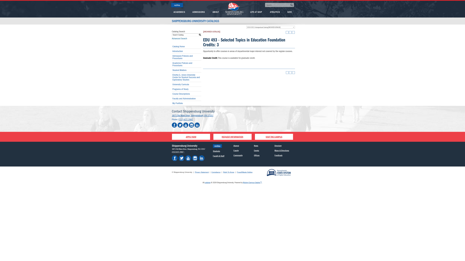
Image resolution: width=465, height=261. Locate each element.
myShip (177, 5)
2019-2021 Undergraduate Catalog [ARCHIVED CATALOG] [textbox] (263, 27)
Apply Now (191, 136)
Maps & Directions (282, 150)
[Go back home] (234, 8)
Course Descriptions (181, 93)
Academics (179, 11)
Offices (257, 155)
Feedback (278, 155)
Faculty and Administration (184, 98)
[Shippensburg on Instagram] (195, 158)
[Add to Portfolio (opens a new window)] (287, 32)
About (216, 11)
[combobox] (270, 27)
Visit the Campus (274, 136)
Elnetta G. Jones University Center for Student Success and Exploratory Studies (186, 77)
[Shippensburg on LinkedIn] (202, 158)
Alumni (236, 145)
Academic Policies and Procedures (182, 64)
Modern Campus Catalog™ (252, 182)
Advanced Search (179, 38)
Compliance (216, 172)
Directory (278, 145)
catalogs (207, 182)
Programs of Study (180, 89)
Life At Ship (256, 11)
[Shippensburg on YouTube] (188, 158)
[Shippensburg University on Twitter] (180, 125)
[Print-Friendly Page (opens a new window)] (290, 32)
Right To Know (228, 172)
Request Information (232, 136)
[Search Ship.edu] (291, 5)
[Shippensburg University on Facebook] (174, 125)
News (256, 145)
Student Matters (179, 70)
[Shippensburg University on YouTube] (185, 125)
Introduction (177, 51)
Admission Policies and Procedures (182, 57)
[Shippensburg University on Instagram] (191, 125)
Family (236, 150)
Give (289, 11)
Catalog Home (178, 46)
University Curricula (180, 84)
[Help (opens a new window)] (293, 32)
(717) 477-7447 (185, 119)
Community (238, 155)
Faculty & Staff (218, 156)
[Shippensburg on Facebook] (175, 158)
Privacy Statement (202, 172)
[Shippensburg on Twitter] (181, 158)
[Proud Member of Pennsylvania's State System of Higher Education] (279, 172)
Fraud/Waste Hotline (244, 172)
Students (216, 151)
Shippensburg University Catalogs (195, 21)
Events (256, 150)
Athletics (275, 11)
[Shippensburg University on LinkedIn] (197, 125)
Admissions (198, 11)
